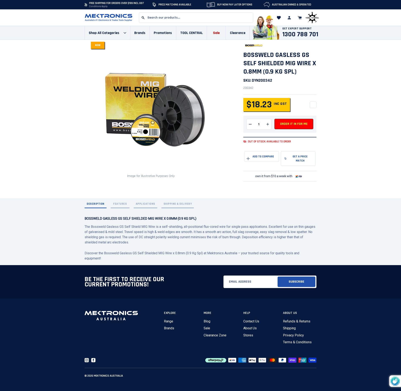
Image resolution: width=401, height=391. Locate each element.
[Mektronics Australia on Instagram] (87, 360)
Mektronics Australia (108, 376)
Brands (169, 328)
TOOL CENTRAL (191, 32)
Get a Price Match (300, 159)
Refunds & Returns (296, 321)
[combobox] (196, 18)
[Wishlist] (279, 18)
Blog (207, 321)
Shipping (289, 328)
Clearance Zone (215, 335)
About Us (250, 328)
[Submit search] (143, 18)
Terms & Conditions (297, 342)
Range (168, 321)
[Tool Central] (312, 17)
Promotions (163, 32)
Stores (248, 335)
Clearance (237, 32)
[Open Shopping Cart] (299, 18)
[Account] (289, 18)
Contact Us (251, 321)
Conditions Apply (98, 6)
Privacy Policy (293, 335)
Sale (207, 328)
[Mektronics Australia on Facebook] (93, 360)
